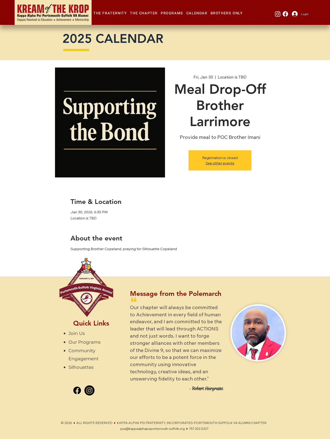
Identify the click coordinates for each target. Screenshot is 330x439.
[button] (110, 13)
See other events (220, 163)
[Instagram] (277, 13)
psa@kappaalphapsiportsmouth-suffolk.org (152, 429)
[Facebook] (285, 13)
